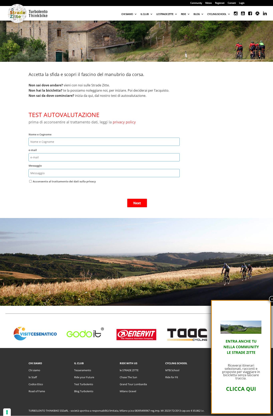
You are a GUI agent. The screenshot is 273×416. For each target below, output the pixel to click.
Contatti (232, 3)
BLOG (196, 14)
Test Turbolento (83, 384)
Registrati (219, 3)
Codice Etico (36, 384)
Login (241, 3)
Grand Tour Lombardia (133, 384)
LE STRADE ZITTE (164, 14)
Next (137, 203)
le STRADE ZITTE (129, 370)
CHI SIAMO (127, 14)
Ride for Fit (171, 377)
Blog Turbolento (83, 391)
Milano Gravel (128, 391)
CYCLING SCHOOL (216, 14)
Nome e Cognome (40, 134)
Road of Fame (37, 391)
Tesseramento (82, 370)
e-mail (33, 150)
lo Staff (33, 377)
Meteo (208, 3)
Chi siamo (34, 370)
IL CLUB (144, 14)
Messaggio (35, 165)
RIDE (183, 14)
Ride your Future (84, 377)
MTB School (172, 370)
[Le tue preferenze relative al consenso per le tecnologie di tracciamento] (7, 412)
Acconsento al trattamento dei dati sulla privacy (64, 181)
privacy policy (124, 122)
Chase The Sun (128, 377)
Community (196, 3)
